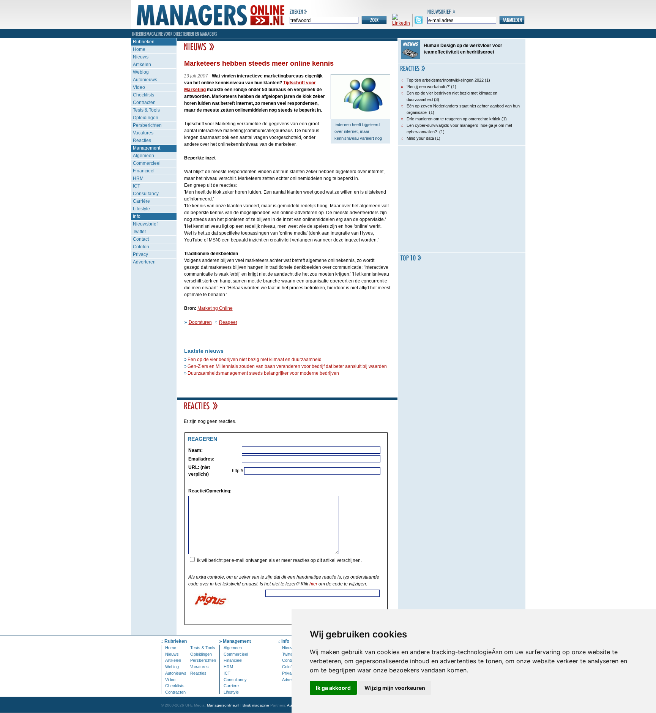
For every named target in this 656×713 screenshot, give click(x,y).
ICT (136, 186)
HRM (138, 178)
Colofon (141, 246)
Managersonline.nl (223, 705)
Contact (141, 239)
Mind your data (420, 138)
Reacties (142, 140)
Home (139, 49)
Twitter (139, 231)
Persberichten (147, 125)
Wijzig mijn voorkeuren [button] (394, 688)
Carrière (141, 201)
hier (313, 584)
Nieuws (140, 57)
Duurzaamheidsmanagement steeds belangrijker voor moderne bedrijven (263, 373)
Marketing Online (215, 308)
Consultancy (146, 193)
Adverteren (144, 262)
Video (139, 87)
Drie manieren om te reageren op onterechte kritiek (453, 119)
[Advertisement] (461, 199)
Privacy (140, 254)
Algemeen (143, 155)
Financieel (144, 171)
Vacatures (143, 133)
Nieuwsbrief (145, 224)
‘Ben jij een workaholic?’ (428, 86)
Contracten (144, 102)
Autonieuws (145, 79)
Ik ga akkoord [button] (333, 688)
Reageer (228, 322)
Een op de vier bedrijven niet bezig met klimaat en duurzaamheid (255, 359)
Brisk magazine (256, 705)
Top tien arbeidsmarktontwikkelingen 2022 (445, 80)
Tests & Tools (146, 110)
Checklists (143, 95)
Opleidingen (145, 117)
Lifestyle (141, 208)
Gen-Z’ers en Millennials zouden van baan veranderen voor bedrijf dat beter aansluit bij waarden (287, 366)
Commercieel (147, 163)
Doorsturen (200, 322)
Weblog (141, 72)
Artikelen (142, 64)
